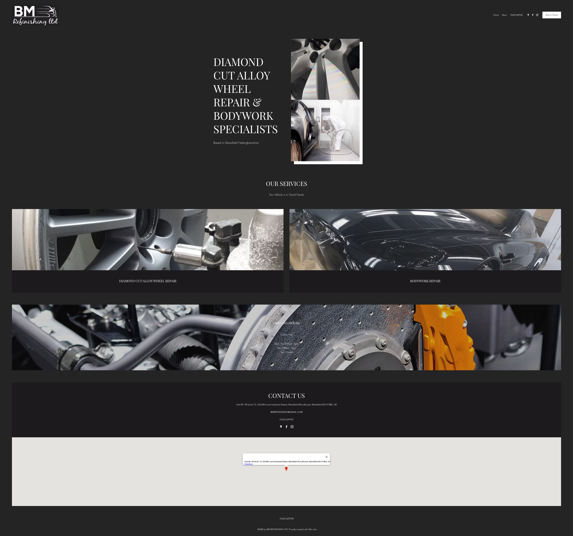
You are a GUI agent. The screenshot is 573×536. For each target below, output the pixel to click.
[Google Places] (528, 14)
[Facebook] (532, 14)
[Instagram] (537, 14)
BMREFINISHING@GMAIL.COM (287, 412)
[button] (551, 15)
